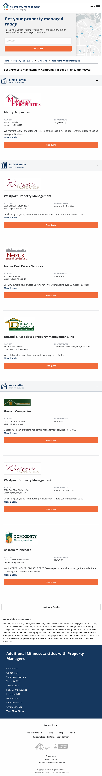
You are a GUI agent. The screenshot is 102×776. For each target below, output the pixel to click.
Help (61, 732)
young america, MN (16, 677)
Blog (51, 732)
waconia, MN (13, 681)
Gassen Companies (17, 411)
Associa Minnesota (17, 550)
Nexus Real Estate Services (23, 266)
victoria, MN (12, 685)
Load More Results (51, 607)
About (72, 732)
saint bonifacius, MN (16, 689)
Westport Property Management (28, 196)
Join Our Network (34, 732)
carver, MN (12, 668)
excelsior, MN (13, 694)
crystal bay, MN (14, 706)
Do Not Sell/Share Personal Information (51, 762)
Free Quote (51, 145)
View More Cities (15, 711)
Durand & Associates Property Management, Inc (39, 337)
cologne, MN (12, 672)
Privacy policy (51, 756)
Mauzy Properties (17, 112)
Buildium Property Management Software (51, 736)
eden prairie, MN (14, 702)
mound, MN (12, 698)
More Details (10, 137)
